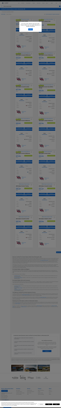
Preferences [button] (15, 405)
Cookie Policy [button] (32, 404)
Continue (30, 29)
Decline (49, 404)
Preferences (41, 404)
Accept (56, 404)
